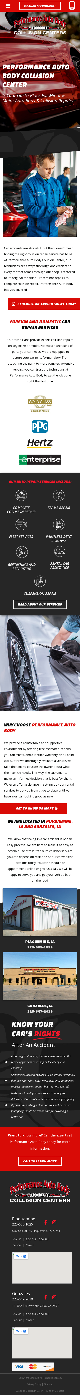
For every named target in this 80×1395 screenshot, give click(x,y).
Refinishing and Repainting (22, 566)
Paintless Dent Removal (59, 538)
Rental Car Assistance (59, 565)
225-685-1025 (40, 947)
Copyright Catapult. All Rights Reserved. (40, 1377)
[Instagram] (54, 1222)
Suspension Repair (40, 593)
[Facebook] (45, 1222)
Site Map (48, 1384)
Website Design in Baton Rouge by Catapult (40, 1390)
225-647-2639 (40, 1011)
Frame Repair (59, 507)
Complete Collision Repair (21, 509)
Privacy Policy (34, 1384)
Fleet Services (21, 536)
